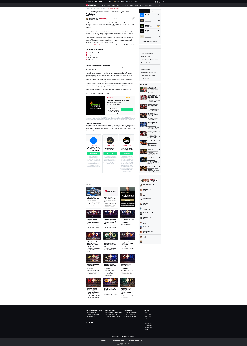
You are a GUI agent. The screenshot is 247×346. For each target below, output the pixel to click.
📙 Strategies (117, 1)
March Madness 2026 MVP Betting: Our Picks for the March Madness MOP (110, 199)
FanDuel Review (148, 15)
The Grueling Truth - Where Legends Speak (93, 8)
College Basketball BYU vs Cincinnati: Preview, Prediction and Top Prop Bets (110, 221)
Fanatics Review (148, 31)
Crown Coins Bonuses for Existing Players (114, 312)
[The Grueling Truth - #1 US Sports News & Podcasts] (93, 5)
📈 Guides (111, 1)
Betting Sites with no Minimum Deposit (149, 59)
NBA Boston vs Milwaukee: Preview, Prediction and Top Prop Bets (110, 244)
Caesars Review (148, 37)
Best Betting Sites (145, 50)
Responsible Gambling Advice (150, 318)
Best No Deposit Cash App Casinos (148, 72)
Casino (136, 5)
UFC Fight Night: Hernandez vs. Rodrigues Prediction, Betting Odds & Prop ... (152, 115)
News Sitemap (147, 331)
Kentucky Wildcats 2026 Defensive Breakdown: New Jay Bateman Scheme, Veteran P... (152, 124)
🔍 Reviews (136, 1)
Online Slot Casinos (145, 69)
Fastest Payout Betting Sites (147, 53)
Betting (113, 5)
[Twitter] (157, 2)
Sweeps (131, 5)
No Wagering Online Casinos (147, 78)
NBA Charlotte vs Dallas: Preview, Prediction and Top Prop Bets (127, 221)
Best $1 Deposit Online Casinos (148, 75)
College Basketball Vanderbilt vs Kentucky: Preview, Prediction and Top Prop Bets (110, 266)
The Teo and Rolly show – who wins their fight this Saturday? (152, 168)
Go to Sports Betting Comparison (150, 41)
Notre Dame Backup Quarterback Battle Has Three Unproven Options (152, 88)
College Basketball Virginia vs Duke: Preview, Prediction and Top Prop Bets (127, 266)
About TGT (147, 312)
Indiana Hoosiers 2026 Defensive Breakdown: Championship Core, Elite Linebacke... (152, 97)
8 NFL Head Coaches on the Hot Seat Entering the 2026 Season (152, 151)
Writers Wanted (148, 323)
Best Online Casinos (145, 66)
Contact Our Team (148, 319)
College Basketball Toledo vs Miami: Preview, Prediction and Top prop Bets (93, 221)
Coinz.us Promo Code (91, 316)
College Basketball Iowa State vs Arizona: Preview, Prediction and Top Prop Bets (93, 244)
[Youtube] (159, 2)
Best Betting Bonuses (145, 56)
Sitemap (146, 329)
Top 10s (103, 5)
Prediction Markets (124, 5)
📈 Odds (122, 1)
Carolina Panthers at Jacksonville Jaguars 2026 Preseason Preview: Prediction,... (152, 159)
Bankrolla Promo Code (91, 319)
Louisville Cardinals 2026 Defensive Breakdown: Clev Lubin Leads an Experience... (152, 106)
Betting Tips (103, 8)
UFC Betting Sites (97, 44)
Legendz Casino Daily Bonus (131, 316)
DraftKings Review (148, 26)
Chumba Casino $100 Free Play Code (113, 316)
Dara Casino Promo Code (130, 318)
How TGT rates (148, 316)
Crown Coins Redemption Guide (131, 312)
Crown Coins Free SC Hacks (111, 314)
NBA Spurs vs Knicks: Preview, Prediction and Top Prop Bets (127, 243)
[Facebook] (155, 2)
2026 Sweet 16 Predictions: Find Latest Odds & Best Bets (93, 199)
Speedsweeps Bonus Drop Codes (112, 318)
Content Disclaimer (148, 325)
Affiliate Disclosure (148, 327)
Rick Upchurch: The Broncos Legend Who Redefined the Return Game (152, 142)
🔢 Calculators (129, 1)
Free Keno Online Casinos (130, 314)
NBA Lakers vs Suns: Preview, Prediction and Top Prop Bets (110, 289)
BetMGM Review (148, 21)
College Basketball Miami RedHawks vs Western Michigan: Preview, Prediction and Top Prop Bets (93, 290)
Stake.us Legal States (130, 319)
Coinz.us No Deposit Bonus (111, 319)
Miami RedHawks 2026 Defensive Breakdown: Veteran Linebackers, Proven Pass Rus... (152, 133)
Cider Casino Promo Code (91, 318)
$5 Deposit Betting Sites (146, 62)
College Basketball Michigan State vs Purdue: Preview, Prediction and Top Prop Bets (127, 290)
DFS (118, 5)
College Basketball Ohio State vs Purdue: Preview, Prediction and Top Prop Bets (93, 266)
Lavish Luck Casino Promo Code (93, 314)
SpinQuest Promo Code (91, 312)
